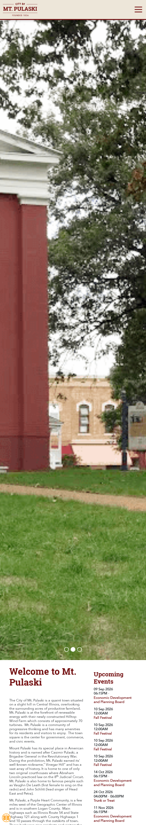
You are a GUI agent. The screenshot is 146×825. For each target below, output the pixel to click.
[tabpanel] (73, 330)
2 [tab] (73, 649)
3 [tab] (79, 649)
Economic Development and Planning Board (113, 700)
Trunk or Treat (104, 800)
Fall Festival (103, 717)
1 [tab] (66, 649)
